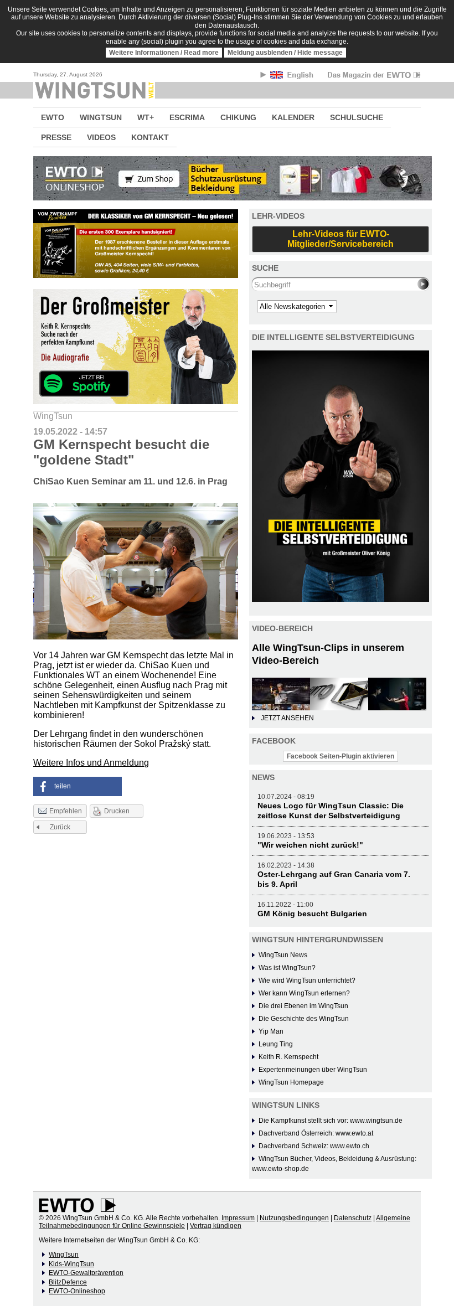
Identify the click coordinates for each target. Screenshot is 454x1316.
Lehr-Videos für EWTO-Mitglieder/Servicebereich (340, 239)
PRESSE (56, 137)
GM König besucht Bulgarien (312, 913)
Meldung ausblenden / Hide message (285, 52)
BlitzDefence (68, 1282)
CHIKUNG (238, 117)
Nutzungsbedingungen (294, 1218)
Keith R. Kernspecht (288, 1057)
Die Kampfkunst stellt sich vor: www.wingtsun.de (331, 1120)
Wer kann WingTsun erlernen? (304, 993)
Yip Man (271, 1031)
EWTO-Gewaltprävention (86, 1273)
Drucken (117, 811)
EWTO (52, 117)
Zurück (60, 827)
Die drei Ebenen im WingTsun (303, 1006)
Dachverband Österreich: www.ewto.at (316, 1133)
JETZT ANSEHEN (287, 718)
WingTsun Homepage (291, 1082)
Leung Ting (276, 1044)
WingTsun (64, 1254)
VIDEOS (101, 137)
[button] (77, 786)
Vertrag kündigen (215, 1226)
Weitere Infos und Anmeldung (91, 762)
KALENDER (293, 117)
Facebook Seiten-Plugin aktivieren (340, 756)
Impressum (238, 1218)
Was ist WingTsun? (287, 968)
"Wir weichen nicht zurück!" (310, 844)
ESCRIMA (187, 117)
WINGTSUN (101, 117)
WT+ (145, 117)
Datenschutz (353, 1218)
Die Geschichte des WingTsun (304, 1019)
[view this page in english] (292, 76)
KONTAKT (150, 137)
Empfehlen (65, 812)
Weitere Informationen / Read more (164, 52)
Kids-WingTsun (71, 1264)
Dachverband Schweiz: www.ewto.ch (314, 1146)
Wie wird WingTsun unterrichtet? (307, 980)
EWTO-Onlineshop (77, 1291)
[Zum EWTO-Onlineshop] (227, 178)
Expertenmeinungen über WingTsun (313, 1070)
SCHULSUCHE (356, 117)
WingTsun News (283, 955)
